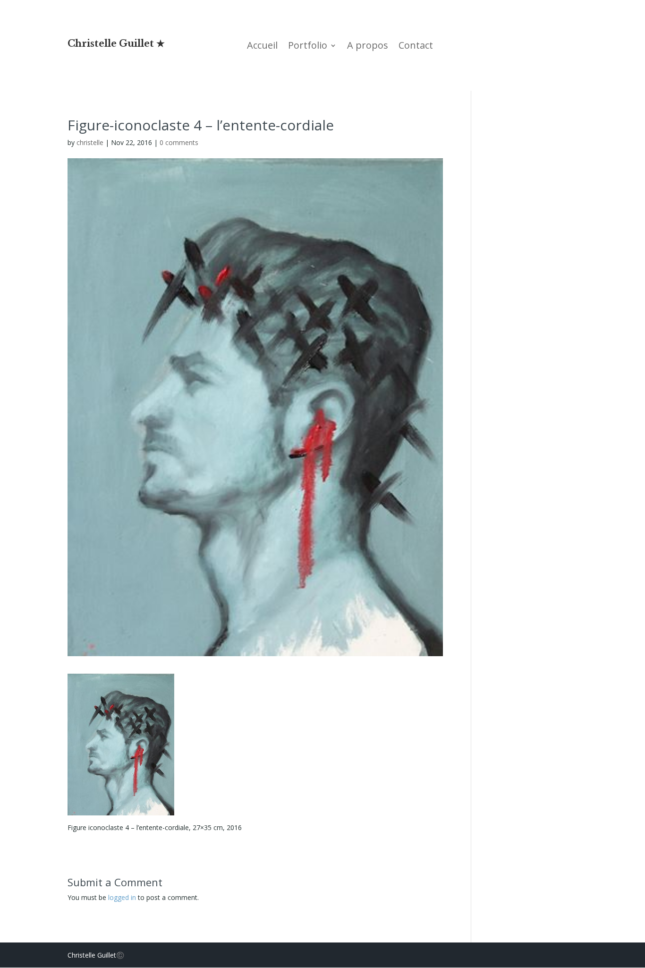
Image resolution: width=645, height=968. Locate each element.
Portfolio (307, 46)
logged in (122, 897)
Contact (416, 46)
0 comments (179, 142)
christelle (89, 142)
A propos (367, 46)
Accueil (262, 46)
